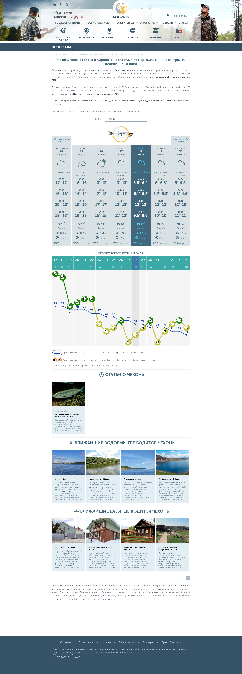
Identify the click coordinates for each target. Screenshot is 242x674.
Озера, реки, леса (99, 22)
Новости (167, 22)
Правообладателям (172, 642)
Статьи (183, 22)
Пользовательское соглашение (95, 642)
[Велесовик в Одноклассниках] (60, 4)
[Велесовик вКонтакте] (54, 4)
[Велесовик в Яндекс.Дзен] (67, 4)
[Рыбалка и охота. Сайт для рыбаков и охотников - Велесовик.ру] (121, 9)
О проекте (65, 642)
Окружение (147, 22)
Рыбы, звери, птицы (68, 22)
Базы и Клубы (125, 22)
